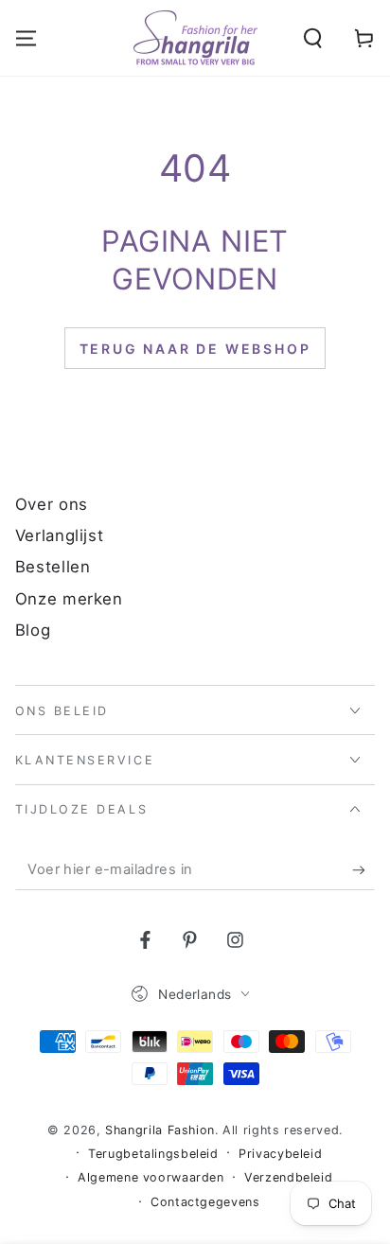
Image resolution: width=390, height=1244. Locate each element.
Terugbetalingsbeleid (153, 1154)
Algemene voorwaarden (151, 1177)
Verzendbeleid (288, 1177)
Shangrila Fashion (160, 1130)
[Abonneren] (363, 870)
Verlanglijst (59, 535)
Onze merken (69, 598)
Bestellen (53, 566)
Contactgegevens (205, 1202)
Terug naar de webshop (195, 349)
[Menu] (26, 39)
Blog (33, 630)
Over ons (51, 504)
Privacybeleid (280, 1154)
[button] (313, 39)
